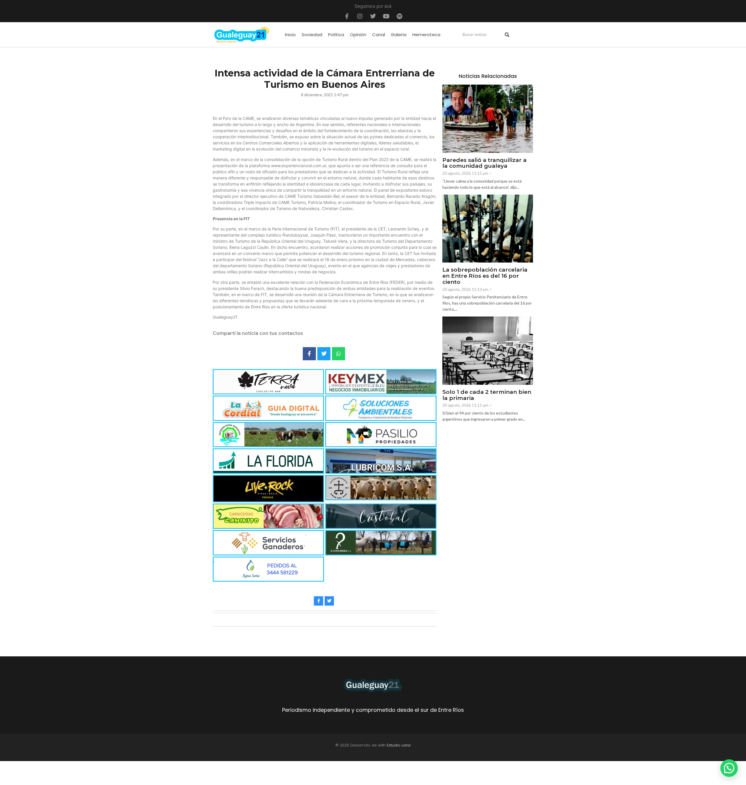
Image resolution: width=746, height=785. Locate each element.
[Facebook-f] (347, 16)
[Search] (507, 34)
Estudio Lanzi (399, 745)
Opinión (358, 35)
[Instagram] (360, 16)
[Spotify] (399, 16)
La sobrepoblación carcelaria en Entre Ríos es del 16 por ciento (484, 276)
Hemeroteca (426, 35)
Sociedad (312, 35)
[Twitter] (373, 16)
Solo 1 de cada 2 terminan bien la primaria (486, 395)
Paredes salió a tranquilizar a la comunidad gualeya (484, 163)
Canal (378, 35)
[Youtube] (386, 16)
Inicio (290, 35)
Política (336, 35)
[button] (729, 768)
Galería (399, 35)
